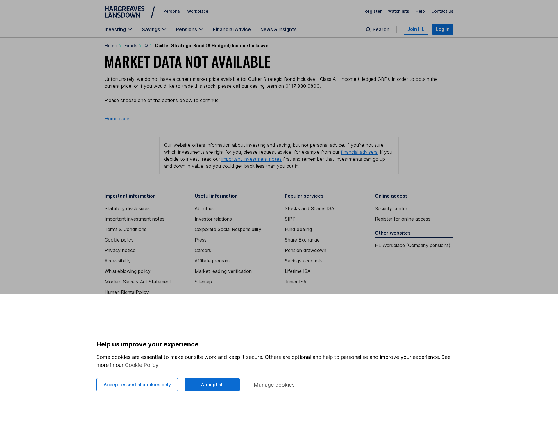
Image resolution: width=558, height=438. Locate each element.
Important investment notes (134, 219)
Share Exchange (302, 240)
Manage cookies (274, 385)
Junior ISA (295, 282)
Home (111, 45)
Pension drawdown (305, 250)
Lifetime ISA (297, 271)
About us (204, 208)
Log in (443, 29)
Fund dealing (298, 229)
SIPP (290, 219)
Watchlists (398, 11)
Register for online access (402, 219)
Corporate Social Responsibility (228, 229)
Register (373, 11)
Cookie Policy (141, 365)
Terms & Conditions (125, 229)
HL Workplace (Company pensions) (412, 245)
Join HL (415, 29)
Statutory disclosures (127, 208)
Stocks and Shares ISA (309, 208)
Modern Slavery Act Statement (138, 282)
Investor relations (213, 219)
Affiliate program (212, 261)
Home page (117, 118)
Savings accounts (304, 261)
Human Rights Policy (127, 292)
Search (381, 29)
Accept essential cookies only (137, 384)
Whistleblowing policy (128, 271)
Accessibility (118, 261)
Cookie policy (119, 240)
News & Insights (278, 29)
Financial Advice (232, 29)
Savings (151, 29)
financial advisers (359, 152)
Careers (203, 250)
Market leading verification (223, 271)
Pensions (186, 29)
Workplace (197, 11)
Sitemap (203, 282)
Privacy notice (120, 250)
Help (420, 11)
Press (201, 240)
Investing (115, 29)
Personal (172, 11)
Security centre (391, 208)
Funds (130, 45)
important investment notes (251, 159)
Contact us (442, 11)
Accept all (212, 384)
